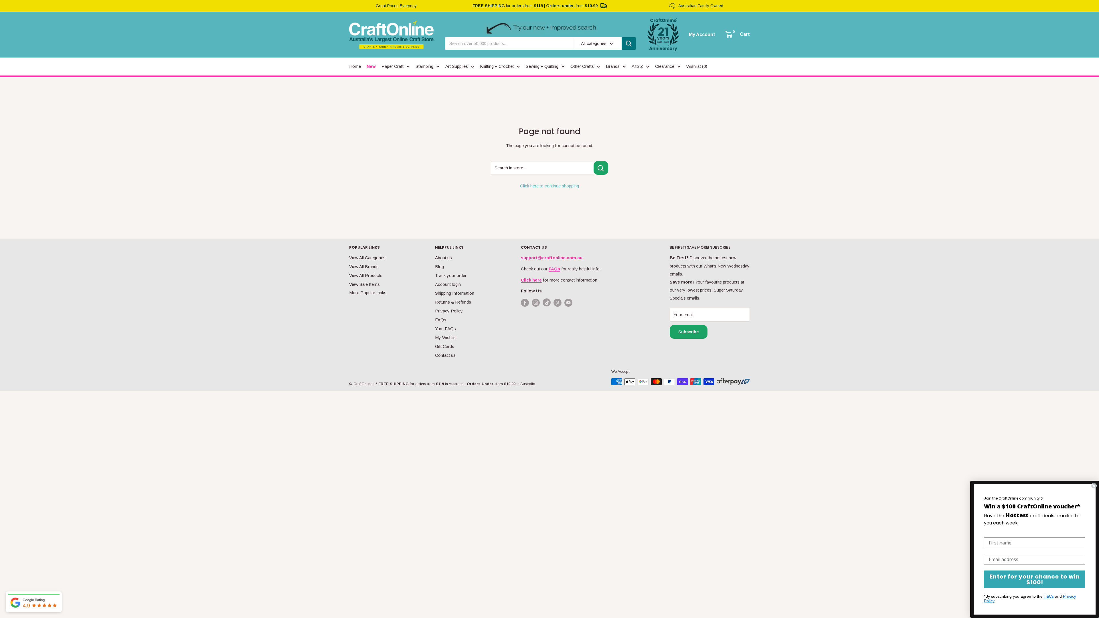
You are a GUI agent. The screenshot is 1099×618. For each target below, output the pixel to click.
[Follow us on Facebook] (525, 302)
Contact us (445, 355)
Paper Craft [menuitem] (393, 66)
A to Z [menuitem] (637, 66)
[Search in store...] (601, 168)
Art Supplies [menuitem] (456, 66)
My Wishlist (446, 337)
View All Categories (367, 257)
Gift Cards (444, 346)
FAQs (440, 319)
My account (702, 34)
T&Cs (1049, 596)
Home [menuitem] (355, 66)
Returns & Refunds (453, 302)
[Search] (629, 43)
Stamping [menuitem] (424, 66)
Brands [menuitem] (613, 66)
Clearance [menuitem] (664, 66)
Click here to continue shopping (549, 185)
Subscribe (688, 331)
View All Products (365, 275)
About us (443, 257)
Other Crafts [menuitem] (582, 66)
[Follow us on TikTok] (547, 303)
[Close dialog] (1094, 486)
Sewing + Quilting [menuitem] (542, 66)
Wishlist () (696, 66)
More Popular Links (367, 292)
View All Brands (364, 266)
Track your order (451, 275)
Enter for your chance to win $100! (1035, 579)
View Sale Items (364, 284)
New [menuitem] (371, 66)
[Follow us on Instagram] (536, 302)
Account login (448, 284)
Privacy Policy (449, 310)
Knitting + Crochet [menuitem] (497, 66)
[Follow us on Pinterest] (558, 302)
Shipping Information (454, 293)
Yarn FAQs (445, 328)
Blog (439, 266)
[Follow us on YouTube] (568, 302)
